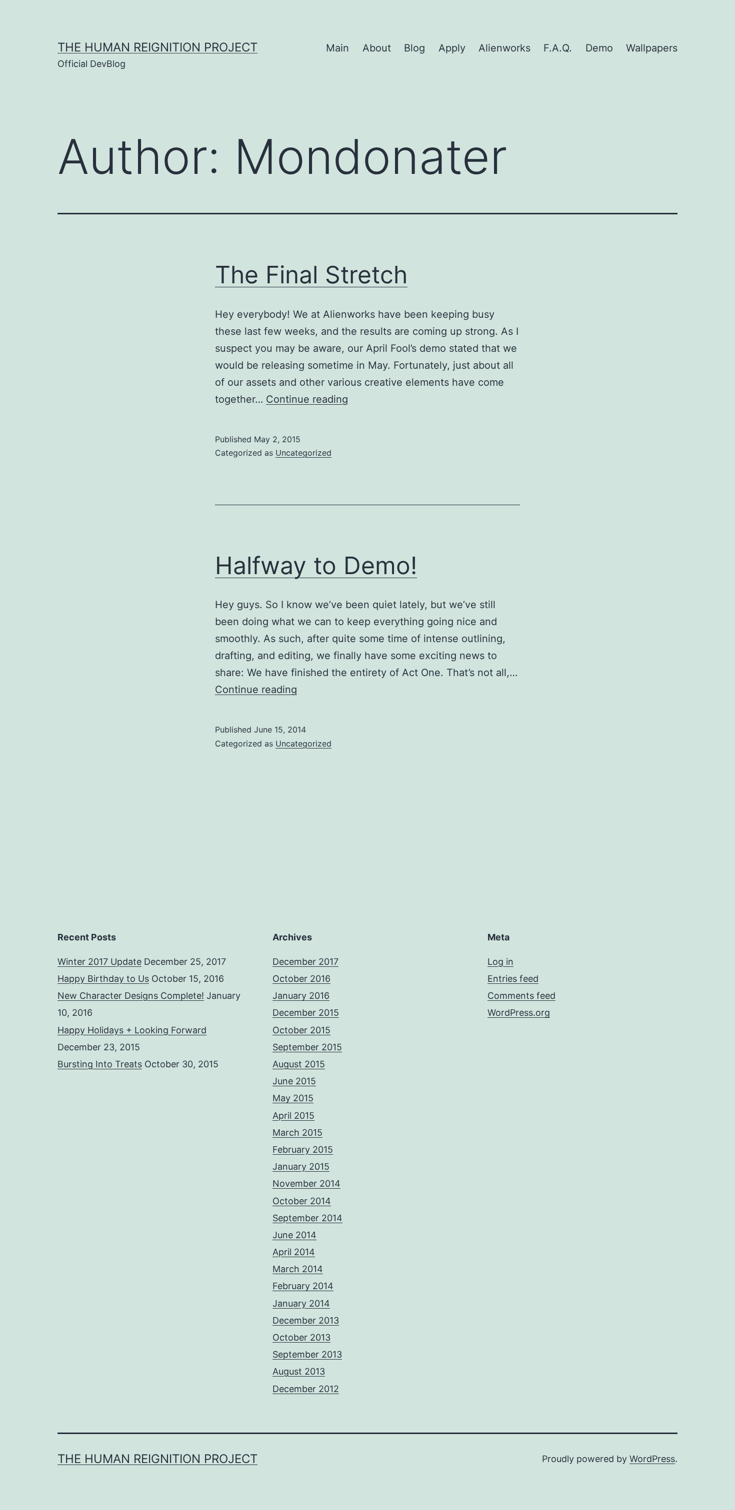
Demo (599, 48)
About (376, 48)
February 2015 (302, 1149)
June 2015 (294, 1081)
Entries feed (513, 978)
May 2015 (293, 1098)
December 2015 (305, 1012)
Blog (414, 48)
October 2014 (301, 1201)
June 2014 (294, 1235)
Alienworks (504, 48)
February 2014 (303, 1286)
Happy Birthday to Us (103, 978)
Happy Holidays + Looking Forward (132, 1030)
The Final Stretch (311, 274)
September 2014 (307, 1218)
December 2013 (305, 1320)
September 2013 (307, 1354)
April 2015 (293, 1115)
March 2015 (297, 1132)
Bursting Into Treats (100, 1064)
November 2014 (306, 1183)
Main (337, 48)
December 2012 (305, 1389)
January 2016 (301, 995)
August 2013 (298, 1371)
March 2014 (297, 1269)
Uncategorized (304, 453)
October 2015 (301, 1030)
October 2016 (301, 978)
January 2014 (301, 1303)
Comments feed (522, 995)
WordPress (652, 1459)
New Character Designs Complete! (131, 995)
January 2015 (301, 1166)
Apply (452, 48)
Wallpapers (652, 48)
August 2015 (298, 1064)
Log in (501, 961)
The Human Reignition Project (158, 47)
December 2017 (305, 961)
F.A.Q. (558, 48)
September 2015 (307, 1047)
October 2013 (301, 1337)
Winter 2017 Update (100, 961)
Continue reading (307, 399)
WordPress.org (519, 1012)
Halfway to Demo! (316, 565)
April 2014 (293, 1252)
